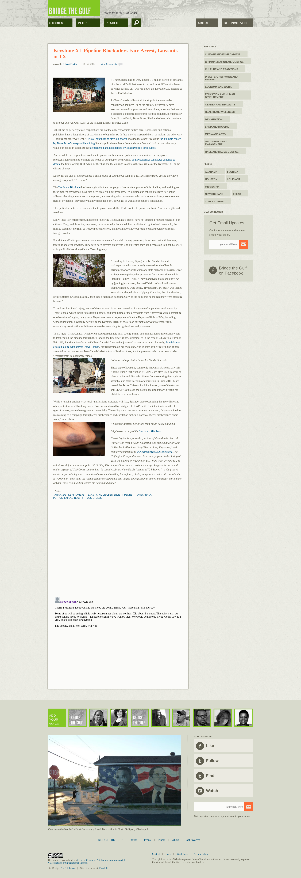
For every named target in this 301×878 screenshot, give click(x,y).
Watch (212, 790)
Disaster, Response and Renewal (221, 78)
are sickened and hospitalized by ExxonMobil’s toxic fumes (123, 147)
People (84, 23)
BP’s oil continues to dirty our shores (106, 138)
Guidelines (182, 854)
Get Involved (235, 23)
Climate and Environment (222, 54)
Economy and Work (218, 86)
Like (210, 745)
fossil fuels (94, 498)
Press (168, 854)
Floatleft (103, 868)
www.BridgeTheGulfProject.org (154, 451)
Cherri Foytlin (70, 64)
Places (112, 23)
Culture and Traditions (221, 69)
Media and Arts (215, 134)
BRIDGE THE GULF (110, 839)
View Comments (109, 64)
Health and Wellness (220, 112)
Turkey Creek (214, 201)
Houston (211, 179)
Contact (156, 854)
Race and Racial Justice (221, 151)
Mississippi (212, 186)
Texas (90, 494)
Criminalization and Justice (224, 61)
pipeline (127, 494)
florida (232, 171)
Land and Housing (217, 126)
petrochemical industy (68, 498)
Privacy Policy (201, 854)
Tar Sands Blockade (69, 187)
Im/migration (213, 119)
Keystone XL (76, 494)
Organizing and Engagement (215, 143)
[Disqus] (118, 543)
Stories (56, 23)
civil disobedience (108, 494)
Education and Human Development (220, 95)
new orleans (214, 194)
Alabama (211, 171)
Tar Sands (59, 494)
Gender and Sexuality (220, 104)
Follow (212, 760)
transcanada (143, 494)
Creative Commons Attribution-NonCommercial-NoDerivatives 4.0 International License (87, 861)
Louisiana (233, 179)
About (203, 23)
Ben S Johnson (67, 868)
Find (210, 775)
